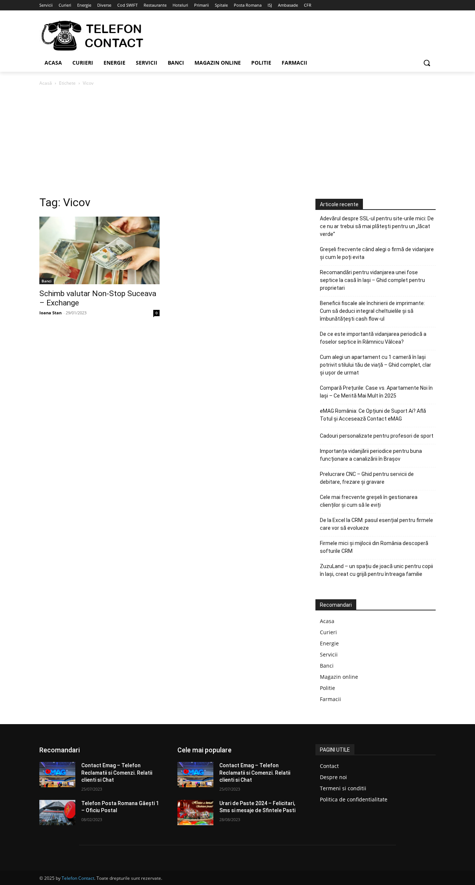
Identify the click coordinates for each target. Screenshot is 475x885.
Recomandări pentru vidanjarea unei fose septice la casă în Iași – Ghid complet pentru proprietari (372, 280)
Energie (329, 643)
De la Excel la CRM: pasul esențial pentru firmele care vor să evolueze (376, 524)
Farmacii (330, 699)
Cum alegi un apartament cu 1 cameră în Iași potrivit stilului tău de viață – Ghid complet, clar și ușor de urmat (375, 365)
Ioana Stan (50, 312)
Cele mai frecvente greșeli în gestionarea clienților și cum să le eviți (368, 501)
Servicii (329, 654)
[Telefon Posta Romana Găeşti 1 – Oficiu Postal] (57, 812)
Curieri (328, 632)
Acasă (45, 83)
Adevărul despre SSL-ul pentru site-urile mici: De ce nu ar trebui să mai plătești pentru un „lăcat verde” (377, 226)
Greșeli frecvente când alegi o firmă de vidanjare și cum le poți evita (377, 253)
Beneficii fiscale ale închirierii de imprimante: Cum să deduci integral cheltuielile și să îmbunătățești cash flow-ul (372, 311)
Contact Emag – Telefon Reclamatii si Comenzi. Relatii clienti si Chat (116, 772)
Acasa (327, 621)
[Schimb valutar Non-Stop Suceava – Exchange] (99, 250)
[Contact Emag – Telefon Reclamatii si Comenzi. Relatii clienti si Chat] (57, 774)
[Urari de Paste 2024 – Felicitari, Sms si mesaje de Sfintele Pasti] (195, 812)
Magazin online (339, 676)
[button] (427, 63)
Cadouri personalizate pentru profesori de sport (376, 436)
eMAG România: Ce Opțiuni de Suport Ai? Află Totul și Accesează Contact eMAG (373, 415)
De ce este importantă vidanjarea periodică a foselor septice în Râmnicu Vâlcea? (373, 338)
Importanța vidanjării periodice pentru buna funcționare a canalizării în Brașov (371, 455)
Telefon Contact (78, 878)
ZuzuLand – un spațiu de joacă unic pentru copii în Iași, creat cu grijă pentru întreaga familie (376, 570)
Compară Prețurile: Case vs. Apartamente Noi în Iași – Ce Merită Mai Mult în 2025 (376, 392)
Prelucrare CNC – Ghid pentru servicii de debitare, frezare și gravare (367, 478)
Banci (47, 280)
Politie (327, 687)
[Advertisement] (237, 143)
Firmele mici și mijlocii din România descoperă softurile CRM (374, 547)
